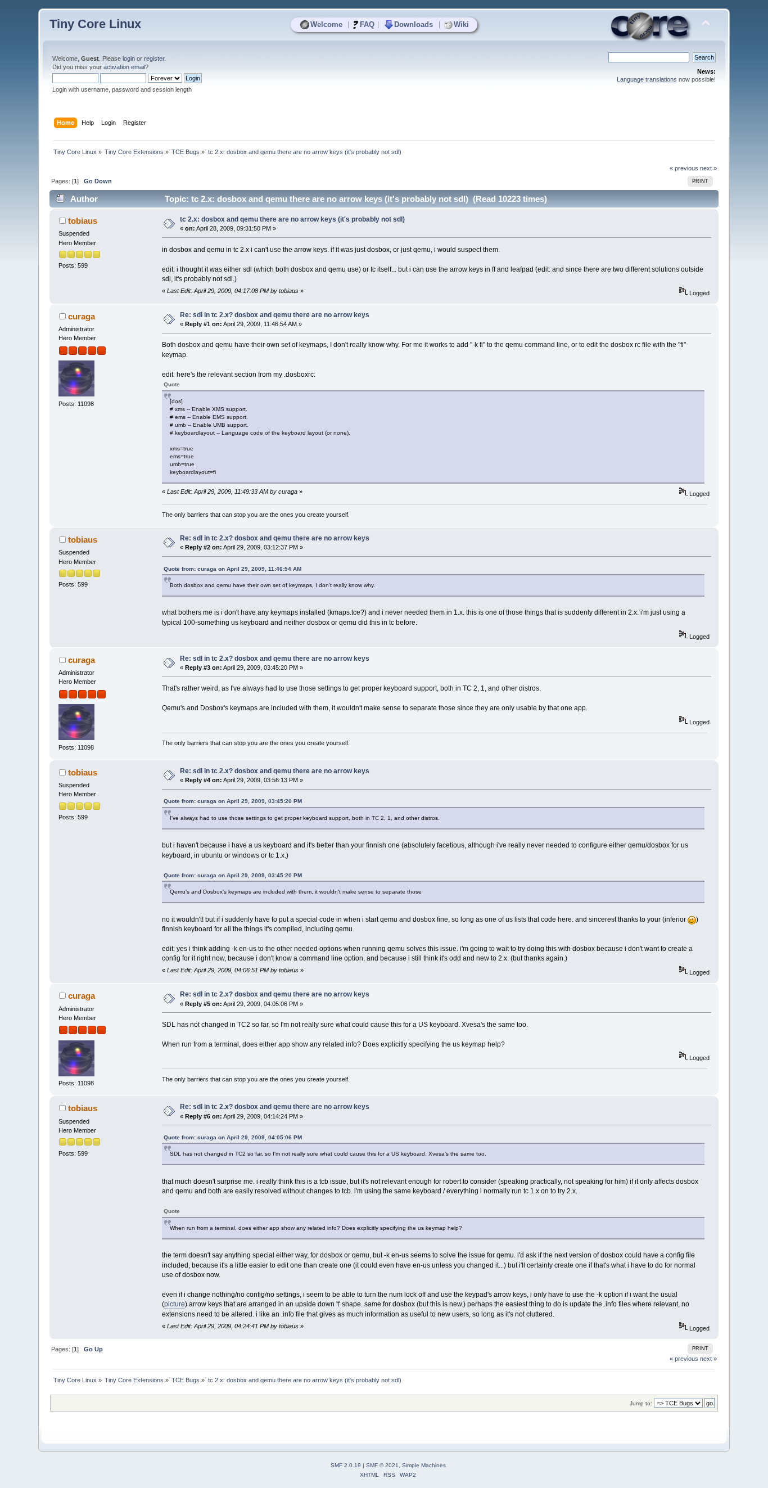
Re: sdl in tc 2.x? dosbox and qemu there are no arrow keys (274, 315)
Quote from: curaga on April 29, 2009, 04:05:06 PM (233, 1137)
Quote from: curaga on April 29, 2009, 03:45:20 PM (233, 801)
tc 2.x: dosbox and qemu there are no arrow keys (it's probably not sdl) (292, 219)
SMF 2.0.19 (346, 1465)
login (129, 58)
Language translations (647, 79)
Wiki (461, 24)
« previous (684, 168)
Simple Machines (424, 1465)
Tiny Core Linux (95, 24)
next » (708, 168)
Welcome (326, 24)
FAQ (367, 24)
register (154, 58)
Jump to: (641, 1403)
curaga (81, 316)
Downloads (413, 24)
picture (174, 1304)
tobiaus (82, 221)
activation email (124, 67)
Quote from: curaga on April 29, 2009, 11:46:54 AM (232, 569)
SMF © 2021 (382, 1465)
